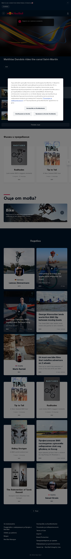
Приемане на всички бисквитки (46, 114)
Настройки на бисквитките (35, 108)
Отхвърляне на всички (22, 114)
